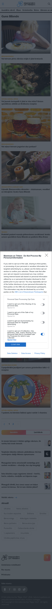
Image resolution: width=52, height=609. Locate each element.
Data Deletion (12, 353)
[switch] (43, 304)
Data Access (26, 353)
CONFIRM (15, 344)
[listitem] (26, 299)
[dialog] (26, 304)
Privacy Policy (39, 353)
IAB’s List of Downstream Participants (29, 292)
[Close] (47, 256)
